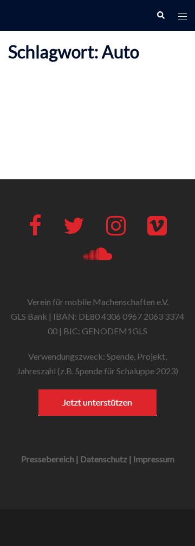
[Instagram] (116, 230)
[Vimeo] (157, 230)
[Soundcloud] (97, 258)
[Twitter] (73, 230)
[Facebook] (35, 230)
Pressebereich (47, 459)
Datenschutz (103, 459)
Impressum (153, 459)
